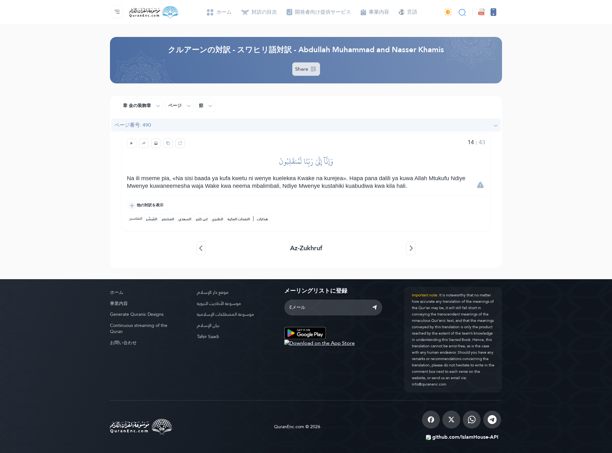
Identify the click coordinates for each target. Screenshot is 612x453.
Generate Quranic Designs (137, 314)
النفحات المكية (239, 219)
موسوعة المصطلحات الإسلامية (225, 314)
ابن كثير (202, 219)
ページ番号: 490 (132, 125)
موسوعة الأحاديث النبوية (219, 303)
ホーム (116, 292)
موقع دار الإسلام (213, 292)
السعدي (184, 219)
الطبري (217, 219)
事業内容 (119, 303)
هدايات (262, 219)
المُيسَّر (151, 219)
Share (302, 69)
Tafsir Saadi (208, 336)
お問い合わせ (123, 342)
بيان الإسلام (208, 325)
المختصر (168, 219)
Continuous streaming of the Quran (138, 328)
